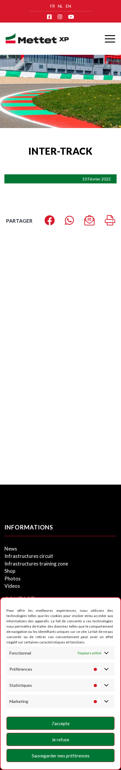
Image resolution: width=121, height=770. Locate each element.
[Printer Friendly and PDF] (110, 222)
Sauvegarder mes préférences (61, 755)
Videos (12, 586)
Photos (12, 578)
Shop (9, 571)
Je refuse (60, 739)
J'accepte (61, 723)
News (10, 549)
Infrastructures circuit (28, 556)
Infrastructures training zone (36, 564)
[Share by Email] (89, 222)
